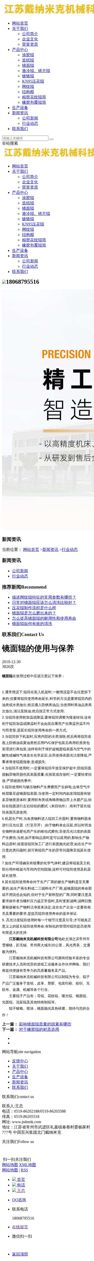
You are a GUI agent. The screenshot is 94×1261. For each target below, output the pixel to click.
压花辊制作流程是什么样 (34, 608)
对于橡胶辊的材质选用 (39, 1029)
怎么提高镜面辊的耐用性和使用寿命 (44, 618)
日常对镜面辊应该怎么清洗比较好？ (44, 602)
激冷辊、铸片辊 (36, 71)
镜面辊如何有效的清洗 (32, 623)
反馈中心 (20, 1061)
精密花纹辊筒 (34, 97)
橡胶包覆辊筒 (34, 102)
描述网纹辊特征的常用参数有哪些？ (44, 597)
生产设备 (20, 107)
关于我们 (20, 28)
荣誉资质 (30, 44)
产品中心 (20, 49)
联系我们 (20, 129)
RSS (24, 1170)
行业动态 (30, 123)
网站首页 (20, 23)
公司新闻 (30, 118)
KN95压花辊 (33, 81)
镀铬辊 (28, 76)
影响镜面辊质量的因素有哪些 (45, 1024)
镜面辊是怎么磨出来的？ (34, 613)
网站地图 (10, 1165)
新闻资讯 (20, 113)
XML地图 (27, 1165)
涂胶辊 (28, 55)
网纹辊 (28, 86)
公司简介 (30, 34)
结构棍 (28, 92)
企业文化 (30, 39)
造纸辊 (28, 60)
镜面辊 (28, 65)
